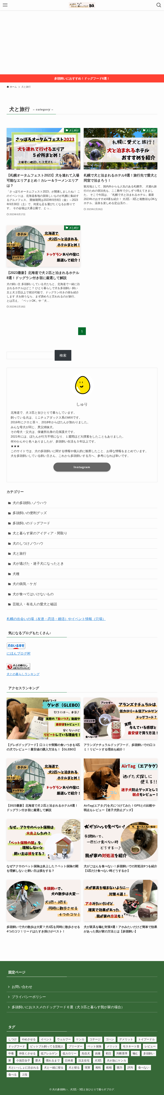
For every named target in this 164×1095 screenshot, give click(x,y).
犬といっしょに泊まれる (23, 1067)
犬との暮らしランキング (23, 674)
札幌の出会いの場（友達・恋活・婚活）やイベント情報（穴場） (56, 619)
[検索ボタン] (159, 5)
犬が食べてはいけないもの (33, 594)
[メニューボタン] (5, 5)
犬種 (16, 574)
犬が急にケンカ (116, 1060)
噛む (135, 1053)
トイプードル (146, 1039)
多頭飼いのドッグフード (31, 523)
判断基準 (121, 1053)
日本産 (69, 1060)
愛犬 (38, 1060)
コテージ (95, 1039)
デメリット (126, 1039)
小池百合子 (23, 1060)
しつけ (12, 1039)
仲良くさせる (27, 1053)
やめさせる (29, 1039)
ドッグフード (16, 1046)
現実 (87, 1067)
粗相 (109, 1067)
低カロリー (69, 1053)
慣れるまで (53, 1060)
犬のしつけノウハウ (28, 543)
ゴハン (110, 1039)
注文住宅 (83, 1060)
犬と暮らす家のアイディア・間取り (40, 533)
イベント (46, 1039)
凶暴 (98, 1053)
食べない (143, 1067)
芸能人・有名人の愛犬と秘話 (35, 604)
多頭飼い (148, 1053)
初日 (108, 1053)
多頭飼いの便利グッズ (30, 513)
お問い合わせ (22, 987)
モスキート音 (131, 1046)
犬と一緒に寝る (53, 1067)
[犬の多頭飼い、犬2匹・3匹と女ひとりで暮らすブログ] (82, 5)
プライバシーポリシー (29, 997)
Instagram (82, 467)
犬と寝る (74, 1067)
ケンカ (80, 1039)
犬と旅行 (19, 553)
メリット (112, 1046)
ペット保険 (94, 1046)
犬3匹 (98, 1060)
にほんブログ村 (19, 653)
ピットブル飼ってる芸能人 (46, 1046)
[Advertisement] (82, 42)
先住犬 (86, 1053)
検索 (63, 355)
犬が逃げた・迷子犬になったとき (38, 563)
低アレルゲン (49, 1053)
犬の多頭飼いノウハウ (30, 503)
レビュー (150, 1046)
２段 (24, 1074)
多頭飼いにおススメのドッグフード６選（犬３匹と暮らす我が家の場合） (68, 1007)
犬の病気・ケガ (25, 584)
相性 (98, 1067)
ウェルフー (64, 1039)
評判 (130, 1067)
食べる (12, 1074)
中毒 (11, 1053)
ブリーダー (75, 1046)
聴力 (119, 1067)
